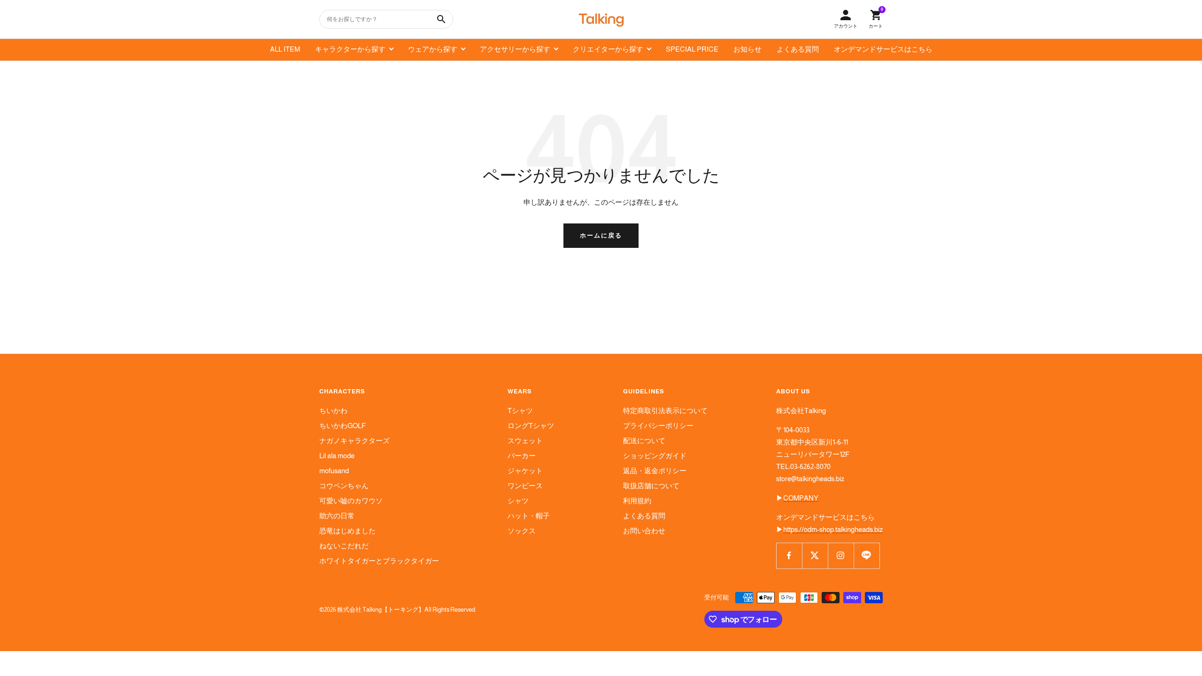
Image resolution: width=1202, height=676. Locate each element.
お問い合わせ (644, 531)
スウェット (525, 441)
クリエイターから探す (608, 49)
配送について (644, 441)
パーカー (522, 456)
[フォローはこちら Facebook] (789, 555)
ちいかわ (333, 411)
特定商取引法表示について (665, 411)
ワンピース (525, 486)
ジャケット (525, 471)
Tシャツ (520, 411)
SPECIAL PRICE (692, 49)
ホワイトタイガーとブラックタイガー (379, 561)
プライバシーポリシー (658, 426)
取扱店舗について (651, 486)
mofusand (334, 471)
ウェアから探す (432, 49)
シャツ (518, 501)
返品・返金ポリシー (654, 471)
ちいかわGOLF (342, 426)
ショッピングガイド (654, 456)
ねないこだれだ (344, 546)
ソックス (522, 531)
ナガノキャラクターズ (354, 441)
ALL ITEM (285, 49)
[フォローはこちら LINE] (866, 555)
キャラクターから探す (350, 49)
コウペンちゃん (344, 486)
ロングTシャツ (531, 426)
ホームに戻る (601, 235)
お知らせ (747, 49)
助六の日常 (336, 516)
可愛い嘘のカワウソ (351, 501)
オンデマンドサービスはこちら (883, 49)
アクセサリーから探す (515, 49)
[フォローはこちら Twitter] (815, 555)
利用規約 (637, 501)
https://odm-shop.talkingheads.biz (833, 529)
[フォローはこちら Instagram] (841, 555)
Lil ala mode (336, 456)
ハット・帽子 (529, 516)
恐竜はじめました (347, 531)
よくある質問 (798, 49)
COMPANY (800, 498)
